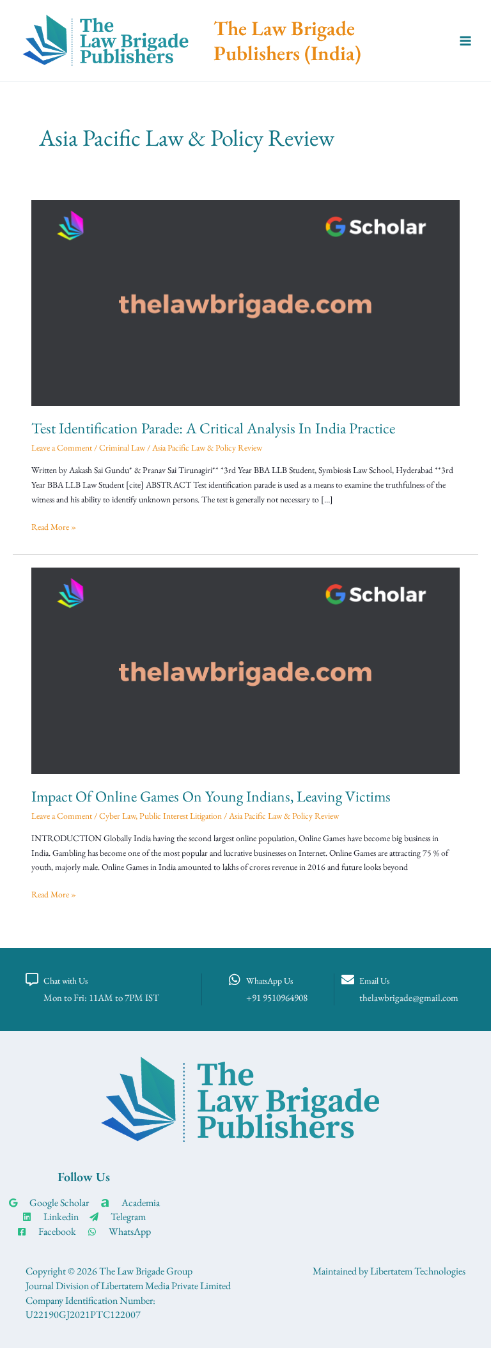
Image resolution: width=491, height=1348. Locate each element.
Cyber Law (117, 815)
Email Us (374, 980)
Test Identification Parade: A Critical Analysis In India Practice (213, 428)
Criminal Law (122, 447)
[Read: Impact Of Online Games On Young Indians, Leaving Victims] (245, 669)
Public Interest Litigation (180, 815)
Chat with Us (65, 980)
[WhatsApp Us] (234, 979)
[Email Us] (347, 979)
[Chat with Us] (32, 979)
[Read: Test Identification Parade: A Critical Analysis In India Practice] (245, 301)
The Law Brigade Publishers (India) (287, 40)
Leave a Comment (61, 447)
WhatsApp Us (269, 980)
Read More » (53, 526)
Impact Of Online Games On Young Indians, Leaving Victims (211, 796)
